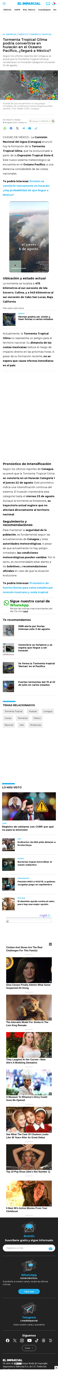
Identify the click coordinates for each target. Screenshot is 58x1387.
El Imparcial (10, 34)
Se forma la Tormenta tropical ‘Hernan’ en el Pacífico (36, 665)
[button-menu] (4, 3)
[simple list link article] (29, 807)
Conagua (47, 711)
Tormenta (22, 718)
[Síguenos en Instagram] (22, 1340)
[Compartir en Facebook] (11, 128)
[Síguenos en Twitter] (15, 1340)
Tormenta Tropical (40, 34)
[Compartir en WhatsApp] (5, 128)
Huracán (33, 711)
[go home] (29, 1360)
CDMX (17, 10)
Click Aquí (29, 1291)
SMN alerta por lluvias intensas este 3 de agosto (34, 627)
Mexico (37, 718)
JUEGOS (7, 10)
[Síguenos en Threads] (43, 1340)
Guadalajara (44, 10)
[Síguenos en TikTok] (36, 1340)
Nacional (9, 725)
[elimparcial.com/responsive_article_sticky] (56, 1368)
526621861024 (29, 1278)
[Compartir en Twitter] (17, 128)
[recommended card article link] (9, 319)
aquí (25, 611)
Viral (22, 725)
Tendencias (35, 725)
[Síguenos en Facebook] (7, 1340)
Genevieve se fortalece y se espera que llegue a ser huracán (35, 648)
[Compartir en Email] (30, 128)
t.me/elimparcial (29, 1321)
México (23, 34)
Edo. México (29, 10)
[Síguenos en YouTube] (29, 1340)
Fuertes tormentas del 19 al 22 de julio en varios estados (36, 683)
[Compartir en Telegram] (23, 128)
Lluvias (8, 718)
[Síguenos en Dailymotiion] (50, 1340)
